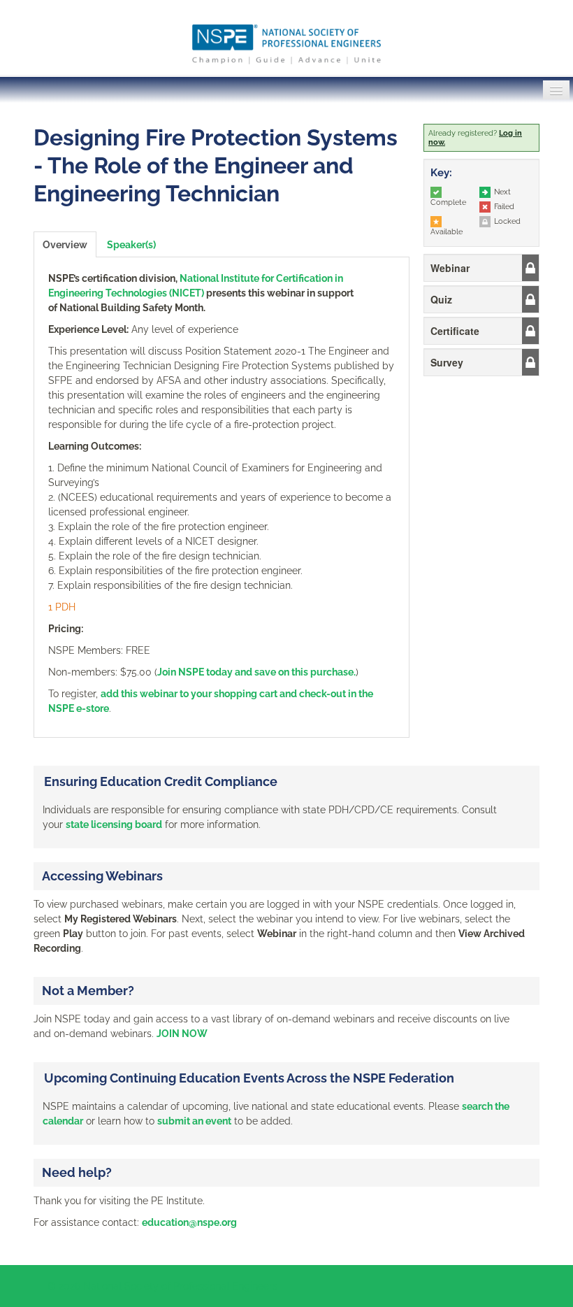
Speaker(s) (131, 244)
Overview (65, 244)
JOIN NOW (182, 1033)
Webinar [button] (450, 268)
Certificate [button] (454, 331)
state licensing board (114, 824)
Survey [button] (446, 362)
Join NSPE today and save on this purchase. (256, 672)
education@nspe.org (189, 1222)
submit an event (194, 1121)
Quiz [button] (441, 299)
